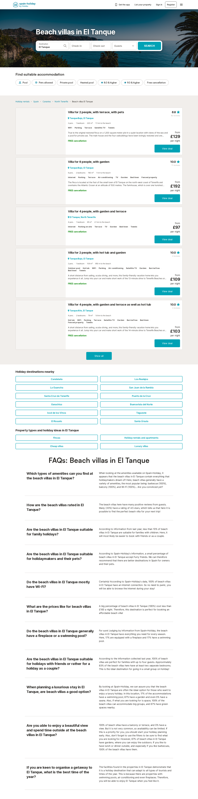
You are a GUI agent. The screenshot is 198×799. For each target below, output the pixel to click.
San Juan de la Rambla (141, 387)
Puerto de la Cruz (141, 395)
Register (171, 4)
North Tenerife (61, 101)
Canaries (47, 101)
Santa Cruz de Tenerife (56, 395)
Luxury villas (141, 446)
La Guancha (56, 387)
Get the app (124, 4)
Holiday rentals (22, 101)
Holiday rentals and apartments (141, 437)
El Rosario (56, 421)
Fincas (56, 437)
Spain (36, 101)
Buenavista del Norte (141, 404)
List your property (143, 4)
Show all (99, 355)
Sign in (159, 4)
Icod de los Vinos (56, 412)
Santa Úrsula (141, 421)
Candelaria (56, 379)
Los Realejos (141, 379)
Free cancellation (156, 82)
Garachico (56, 404)
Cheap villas (56, 446)
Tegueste (141, 412)
